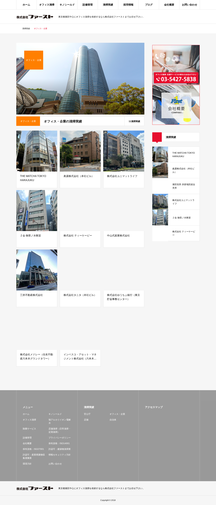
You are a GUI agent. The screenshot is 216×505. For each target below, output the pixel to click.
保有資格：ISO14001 (59, 443)
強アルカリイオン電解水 (60, 421)
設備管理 (88, 4)
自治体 (113, 419)
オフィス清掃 (46, 4)
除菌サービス (29, 428)
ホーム (26, 4)
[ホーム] (17, 29)
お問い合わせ (189, 4)
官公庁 (87, 414)
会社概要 (169, 4)
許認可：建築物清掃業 (60, 449)
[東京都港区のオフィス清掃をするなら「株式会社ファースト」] (35, 16)
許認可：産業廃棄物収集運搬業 (34, 456)
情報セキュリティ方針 (60, 454)
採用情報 (128, 4)
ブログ (149, 4)
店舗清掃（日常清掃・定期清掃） (60, 430)
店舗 (86, 419)
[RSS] (198, 488)
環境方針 (27, 463)
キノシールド (67, 4)
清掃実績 (108, 4)
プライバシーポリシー (60, 437)
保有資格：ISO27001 (33, 449)
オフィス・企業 (117, 414)
